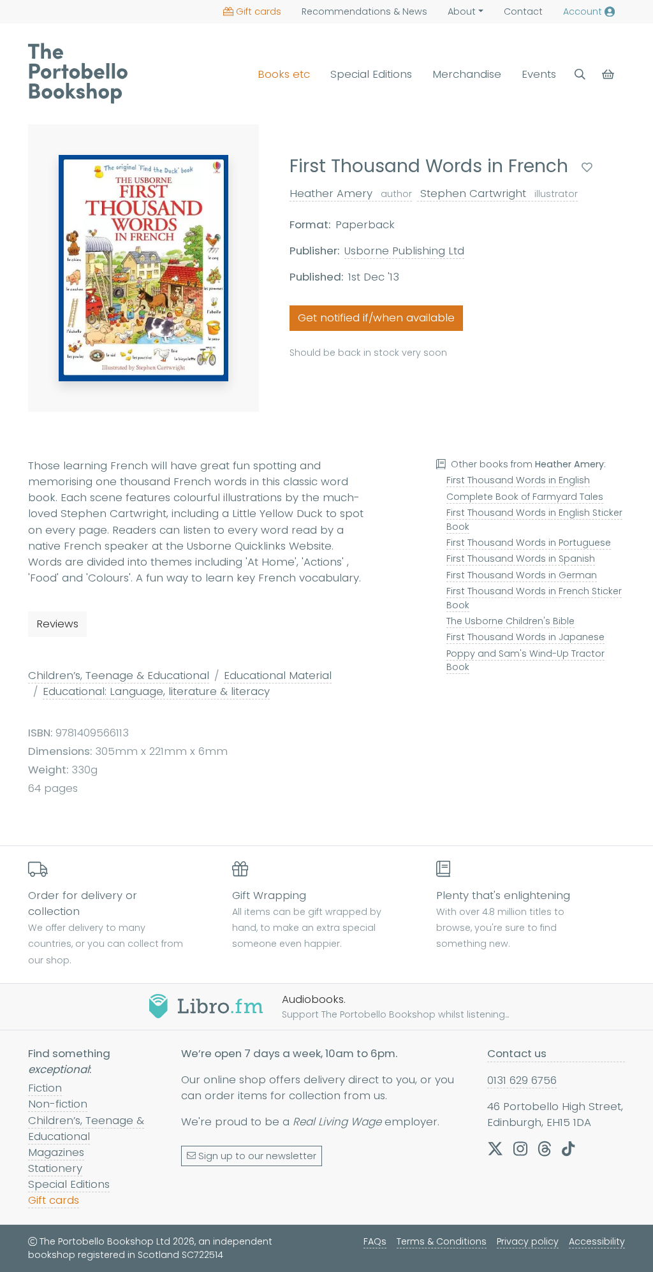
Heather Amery (351, 193)
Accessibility (597, 1241)
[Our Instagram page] (520, 1149)
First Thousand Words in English (518, 480)
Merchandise (466, 74)
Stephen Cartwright (497, 193)
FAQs (374, 1241)
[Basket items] (609, 74)
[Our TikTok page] (568, 1149)
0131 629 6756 (522, 1080)
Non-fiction (57, 1103)
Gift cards (258, 11)
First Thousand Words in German (521, 575)
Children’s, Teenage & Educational (118, 675)
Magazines (56, 1152)
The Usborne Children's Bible (510, 621)
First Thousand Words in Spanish (520, 558)
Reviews (57, 623)
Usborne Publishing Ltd (404, 250)
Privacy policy (528, 1241)
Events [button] (539, 74)
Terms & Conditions (442, 1241)
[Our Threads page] (545, 1149)
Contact (523, 11)
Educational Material (278, 675)
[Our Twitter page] (495, 1149)
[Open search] (580, 74)
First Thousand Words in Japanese (525, 637)
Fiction (45, 1087)
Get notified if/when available (376, 317)
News (364, 11)
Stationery (55, 1168)
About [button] (462, 11)
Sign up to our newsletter (257, 1156)
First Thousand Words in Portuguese (528, 542)
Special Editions (371, 74)
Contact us (517, 1053)
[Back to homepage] (78, 73)
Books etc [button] (284, 74)
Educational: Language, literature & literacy (156, 691)
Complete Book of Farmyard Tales (524, 496)
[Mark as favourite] (587, 167)
